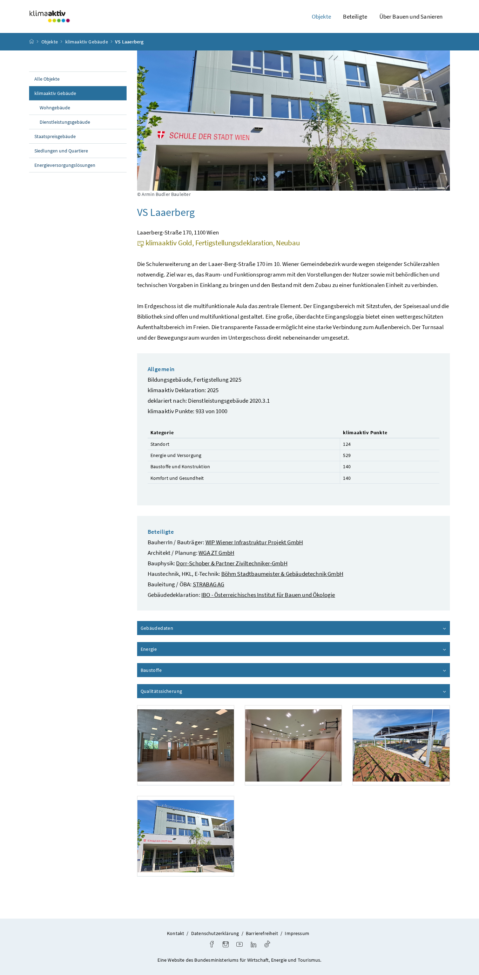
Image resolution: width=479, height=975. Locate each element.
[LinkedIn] (253, 945)
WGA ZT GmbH (216, 553)
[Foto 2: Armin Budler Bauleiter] (293, 745)
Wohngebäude (55, 107)
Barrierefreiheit (262, 933)
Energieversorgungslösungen (64, 165)
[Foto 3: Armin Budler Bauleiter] (401, 745)
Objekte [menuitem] (321, 16)
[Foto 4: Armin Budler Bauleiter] (185, 836)
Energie (169, 649)
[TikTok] (267, 945)
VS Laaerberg (129, 42)
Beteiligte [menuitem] (355, 16)
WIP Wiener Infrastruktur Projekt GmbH (254, 542)
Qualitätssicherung (181, 691)
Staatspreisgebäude (55, 136)
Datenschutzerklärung (215, 933)
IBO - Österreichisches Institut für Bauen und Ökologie (268, 595)
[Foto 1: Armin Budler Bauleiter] (185, 745)
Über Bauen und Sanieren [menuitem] (411, 16)
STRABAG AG (208, 584)
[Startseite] (31, 42)
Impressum (297, 933)
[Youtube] (239, 945)
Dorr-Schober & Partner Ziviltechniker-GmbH (231, 563)
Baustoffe (171, 670)
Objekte (49, 42)
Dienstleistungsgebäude (65, 122)
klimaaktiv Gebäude (86, 42)
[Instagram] (225, 945)
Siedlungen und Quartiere (61, 151)
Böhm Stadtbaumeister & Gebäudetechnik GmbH (282, 574)
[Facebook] (211, 945)
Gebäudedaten (177, 628)
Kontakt (175, 933)
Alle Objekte (47, 79)
